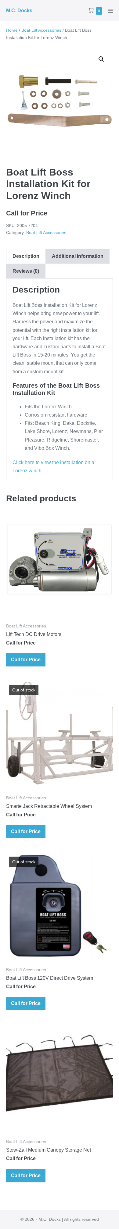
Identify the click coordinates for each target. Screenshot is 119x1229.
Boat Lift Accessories (41, 30)
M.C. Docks (19, 10)
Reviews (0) (26, 271)
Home (12, 30)
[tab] (25, 256)
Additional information (77, 256)
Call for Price (26, 659)
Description (26, 256)
